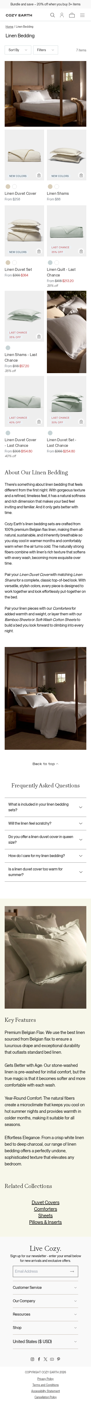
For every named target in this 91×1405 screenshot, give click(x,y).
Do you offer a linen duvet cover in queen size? (40, 840)
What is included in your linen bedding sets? (38, 807)
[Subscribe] (72, 1271)
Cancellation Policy (46, 1397)
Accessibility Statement (45, 1391)
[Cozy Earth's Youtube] (52, 1359)
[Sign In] (62, 15)
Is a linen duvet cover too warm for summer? (35, 872)
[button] (52, 15)
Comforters (45, 1209)
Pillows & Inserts (45, 1222)
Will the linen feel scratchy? (29, 823)
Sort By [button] (14, 50)
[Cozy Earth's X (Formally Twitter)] (45, 1359)
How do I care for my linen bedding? (36, 856)
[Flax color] (8, 186)
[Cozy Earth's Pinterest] (58, 1359)
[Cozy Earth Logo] (19, 15)
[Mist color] (50, 262)
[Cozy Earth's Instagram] (32, 1359)
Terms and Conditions (45, 1385)
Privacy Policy (45, 1379)
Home (9, 26)
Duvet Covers (46, 1202)
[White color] (14, 186)
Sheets (45, 1215)
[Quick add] (39, 175)
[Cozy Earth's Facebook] (39, 1359)
